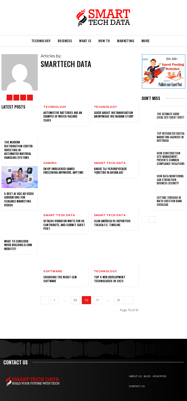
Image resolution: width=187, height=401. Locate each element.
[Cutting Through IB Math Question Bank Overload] (148, 201)
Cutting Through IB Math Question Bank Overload (169, 201)
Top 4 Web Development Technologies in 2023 (109, 279)
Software (52, 271)
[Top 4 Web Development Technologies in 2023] (115, 252)
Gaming (50, 163)
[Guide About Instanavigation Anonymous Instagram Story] (115, 87)
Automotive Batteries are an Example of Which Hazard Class (62, 116)
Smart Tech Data (110, 163)
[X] (23, 97)
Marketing (125, 40)
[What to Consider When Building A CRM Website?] (19, 225)
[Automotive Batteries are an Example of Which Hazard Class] (64, 87)
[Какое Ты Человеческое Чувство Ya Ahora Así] (115, 143)
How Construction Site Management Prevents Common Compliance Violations (171, 158)
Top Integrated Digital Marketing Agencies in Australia (171, 136)
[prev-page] (45, 300)
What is (85, 40)
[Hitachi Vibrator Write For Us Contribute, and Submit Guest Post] (64, 195)
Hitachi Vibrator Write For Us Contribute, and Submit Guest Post (64, 225)
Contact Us (137, 386)
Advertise (160, 376)
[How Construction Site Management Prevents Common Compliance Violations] (148, 158)
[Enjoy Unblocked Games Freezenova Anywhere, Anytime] (64, 143)
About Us (135, 376)
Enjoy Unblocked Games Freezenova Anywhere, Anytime (63, 171)
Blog (147, 376)
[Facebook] (9, 97)
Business (65, 40)
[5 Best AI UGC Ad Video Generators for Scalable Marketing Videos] (19, 177)
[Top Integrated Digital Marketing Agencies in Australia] (148, 137)
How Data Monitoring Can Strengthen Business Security (170, 179)
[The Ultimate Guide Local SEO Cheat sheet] (148, 115)
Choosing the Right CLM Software (60, 279)
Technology (40, 40)
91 (119, 300)
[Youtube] (30, 97)
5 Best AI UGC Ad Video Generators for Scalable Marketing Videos (19, 199)
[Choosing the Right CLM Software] (64, 252)
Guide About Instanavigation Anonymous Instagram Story (113, 114)
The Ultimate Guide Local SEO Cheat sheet (170, 115)
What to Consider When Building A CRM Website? (18, 245)
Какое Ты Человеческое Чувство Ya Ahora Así (110, 171)
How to (104, 40)
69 (75, 300)
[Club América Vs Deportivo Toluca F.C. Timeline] (115, 195)
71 (97, 300)
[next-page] (129, 300)
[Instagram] (16, 97)
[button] (159, 41)
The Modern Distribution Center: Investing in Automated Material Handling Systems (18, 149)
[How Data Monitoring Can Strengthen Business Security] (148, 179)
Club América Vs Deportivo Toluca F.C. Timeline (112, 223)
